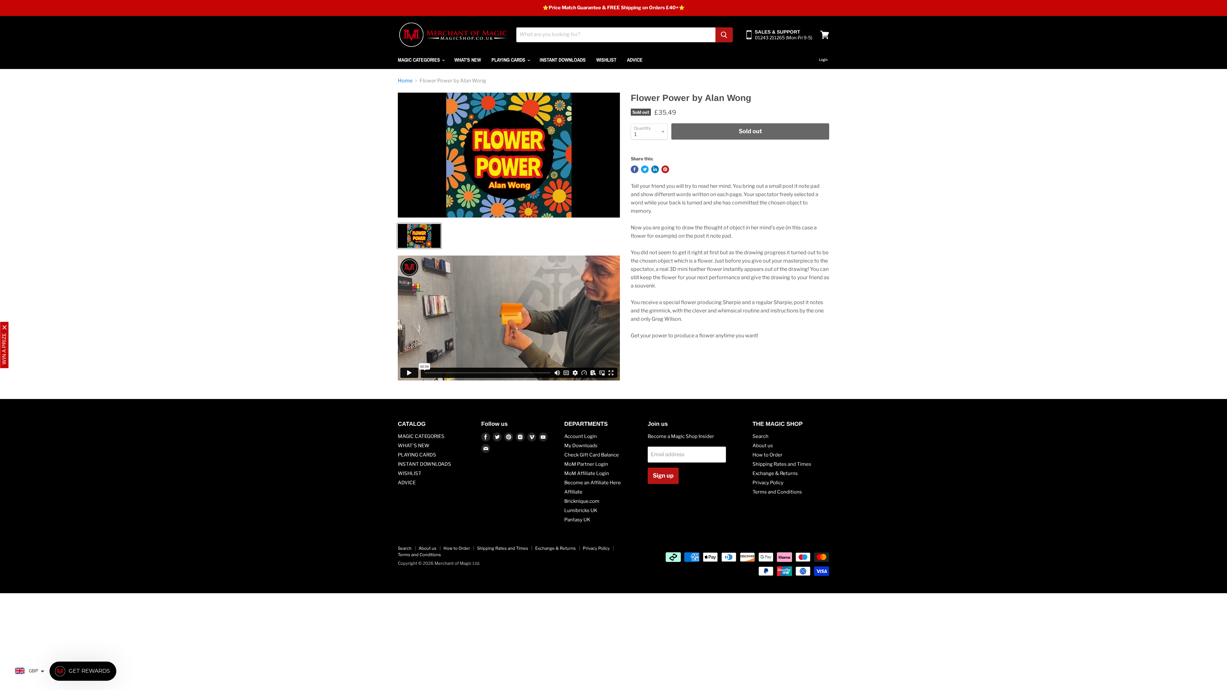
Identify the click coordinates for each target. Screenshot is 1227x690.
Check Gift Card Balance (591, 455)
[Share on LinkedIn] (655, 169)
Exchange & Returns (775, 473)
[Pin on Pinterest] (665, 169)
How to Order (767, 455)
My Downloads (581, 445)
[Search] (724, 34)
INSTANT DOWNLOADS (563, 59)
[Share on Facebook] (634, 169)
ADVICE (635, 59)
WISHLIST (606, 59)
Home (405, 81)
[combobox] (615, 34)
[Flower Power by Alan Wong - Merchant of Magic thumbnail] (419, 236)
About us (762, 445)
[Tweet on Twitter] (645, 169)
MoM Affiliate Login (586, 473)
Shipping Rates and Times (781, 464)
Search (760, 436)
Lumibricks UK (581, 510)
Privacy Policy (767, 483)
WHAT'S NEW (467, 59)
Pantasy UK (577, 520)
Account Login (580, 436)
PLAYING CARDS (509, 59)
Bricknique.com (581, 501)
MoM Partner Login (586, 464)
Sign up (663, 475)
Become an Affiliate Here (592, 483)
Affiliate (573, 492)
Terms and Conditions (777, 492)
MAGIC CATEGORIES (419, 59)
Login (823, 59)
